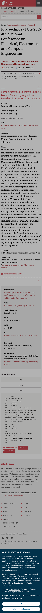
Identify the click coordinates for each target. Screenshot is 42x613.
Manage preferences (9, 595)
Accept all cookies (21, 604)
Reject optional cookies (21, 609)
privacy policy (14, 589)
